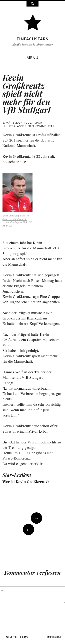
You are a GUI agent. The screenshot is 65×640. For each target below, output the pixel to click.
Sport (39, 122)
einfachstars (32, 38)
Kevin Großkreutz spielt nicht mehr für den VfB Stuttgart (26, 93)
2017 (29, 122)
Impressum (54, 637)
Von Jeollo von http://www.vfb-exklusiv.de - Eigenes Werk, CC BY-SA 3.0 (17, 220)
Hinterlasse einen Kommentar (29, 126)
